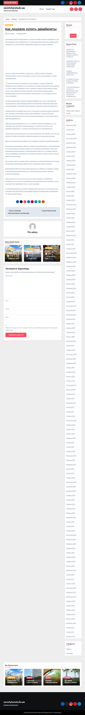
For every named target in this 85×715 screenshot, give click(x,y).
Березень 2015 (71, 464)
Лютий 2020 (70, 293)
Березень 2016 (71, 438)
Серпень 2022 (70, 178)
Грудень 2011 (70, 636)
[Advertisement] (32, 59)
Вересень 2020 (71, 262)
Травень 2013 (70, 561)
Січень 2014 (70, 526)
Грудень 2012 (70, 583)
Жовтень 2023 (71, 143)
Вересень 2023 (71, 147)
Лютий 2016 (70, 442)
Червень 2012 (70, 610)
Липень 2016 (70, 429)
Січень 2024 (70, 129)
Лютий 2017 (70, 407)
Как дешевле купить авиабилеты (31, 29)
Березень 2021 (71, 235)
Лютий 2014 (70, 522)
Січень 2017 (70, 412)
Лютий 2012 (70, 627)
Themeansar (57, 712)
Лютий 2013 (70, 575)
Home (42, 9)
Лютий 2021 (70, 240)
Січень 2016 (70, 447)
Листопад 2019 (71, 306)
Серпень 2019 (70, 319)
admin (12, 33)
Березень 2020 (71, 288)
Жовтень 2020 (71, 257)
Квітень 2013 (70, 566)
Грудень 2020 (70, 248)
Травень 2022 (70, 187)
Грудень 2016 (70, 416)
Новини (68, 649)
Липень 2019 (70, 323)
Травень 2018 (70, 372)
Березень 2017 (71, 403)
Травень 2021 (70, 226)
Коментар (9, 276)
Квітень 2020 (70, 284)
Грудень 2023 (70, 134)
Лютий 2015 (70, 469)
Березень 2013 (71, 570)
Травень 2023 (70, 165)
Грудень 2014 (70, 478)
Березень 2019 (71, 341)
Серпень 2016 (70, 425)
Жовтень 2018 (71, 359)
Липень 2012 (70, 605)
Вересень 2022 (71, 174)
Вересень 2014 (71, 491)
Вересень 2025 (71, 125)
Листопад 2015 (71, 456)
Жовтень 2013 (71, 539)
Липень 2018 (70, 367)
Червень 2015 (70, 460)
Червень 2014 (70, 504)
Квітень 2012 (70, 619)
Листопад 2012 (71, 588)
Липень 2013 (70, 553)
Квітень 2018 (70, 376)
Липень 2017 (70, 398)
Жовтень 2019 (71, 310)
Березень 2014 (71, 517)
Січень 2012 (70, 632)
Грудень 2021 (70, 200)
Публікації (9, 25)
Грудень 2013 (70, 530)
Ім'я (7, 301)
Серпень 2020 (70, 266)
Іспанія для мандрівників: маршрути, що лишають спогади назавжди (72, 53)
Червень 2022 (70, 182)
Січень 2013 (70, 579)
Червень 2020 (70, 275)
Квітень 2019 (70, 337)
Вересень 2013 (71, 544)
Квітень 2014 (70, 513)
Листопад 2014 (71, 482)
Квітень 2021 (70, 231)
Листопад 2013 (71, 535)
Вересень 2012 (71, 597)
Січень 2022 (70, 196)
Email (7, 309)
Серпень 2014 (70, 495)
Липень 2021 (70, 218)
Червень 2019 (70, 328)
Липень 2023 (70, 156)
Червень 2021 (70, 222)
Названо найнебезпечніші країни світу (72, 72)
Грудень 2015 (70, 451)
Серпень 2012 (70, 601)
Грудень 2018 (70, 350)
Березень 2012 (71, 623)
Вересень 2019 (71, 315)
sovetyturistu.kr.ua (14, 8)
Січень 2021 (70, 244)
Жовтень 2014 (71, 486)
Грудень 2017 (70, 381)
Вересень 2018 (71, 363)
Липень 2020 (70, 270)
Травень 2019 (70, 332)
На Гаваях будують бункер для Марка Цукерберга (72, 80)
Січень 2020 (70, 297)
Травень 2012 (70, 614)
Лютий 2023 (70, 169)
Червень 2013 (70, 557)
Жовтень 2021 (71, 209)
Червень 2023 (70, 160)
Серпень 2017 (70, 394)
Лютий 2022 (70, 191)
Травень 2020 (70, 279)
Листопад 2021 (71, 204)
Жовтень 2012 (71, 592)
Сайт (7, 317)
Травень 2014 (70, 508)
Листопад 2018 (71, 354)
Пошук (69, 25)
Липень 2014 (70, 500)
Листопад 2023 (71, 138)
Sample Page (50, 9)
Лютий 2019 (70, 345)
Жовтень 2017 (71, 389)
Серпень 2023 (70, 151)
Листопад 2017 (71, 385)
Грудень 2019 (70, 301)
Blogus (46, 712)
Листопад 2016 (71, 420)
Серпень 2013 (70, 548)
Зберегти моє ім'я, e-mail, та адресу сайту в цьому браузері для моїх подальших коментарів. (31, 329)
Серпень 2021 (70, 213)
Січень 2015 (70, 473)
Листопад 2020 (71, 253)
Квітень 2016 (70, 434)
